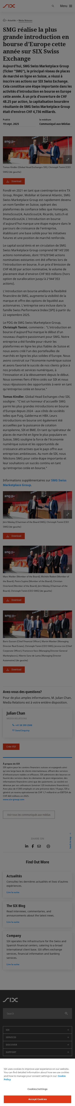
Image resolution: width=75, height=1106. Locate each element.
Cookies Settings (37, 1089)
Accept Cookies (37, 1099)
